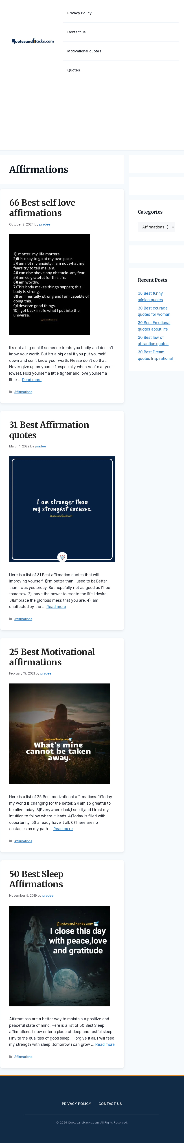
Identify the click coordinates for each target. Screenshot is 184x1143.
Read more (32, 380)
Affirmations (23, 392)
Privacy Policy (79, 13)
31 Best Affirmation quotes (49, 430)
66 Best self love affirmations (42, 208)
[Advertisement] (92, 116)
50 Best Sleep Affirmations (36, 879)
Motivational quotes (84, 51)
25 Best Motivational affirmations (52, 657)
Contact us (76, 32)
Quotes (73, 70)
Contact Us (110, 1104)
